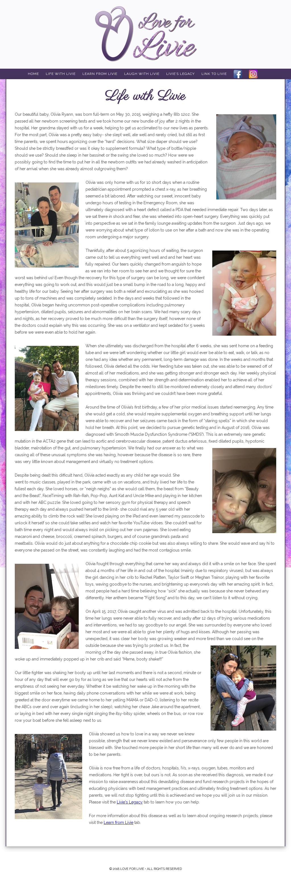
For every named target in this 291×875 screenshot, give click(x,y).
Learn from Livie (118, 822)
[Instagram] (253, 74)
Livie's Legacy (130, 802)
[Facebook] (238, 74)
